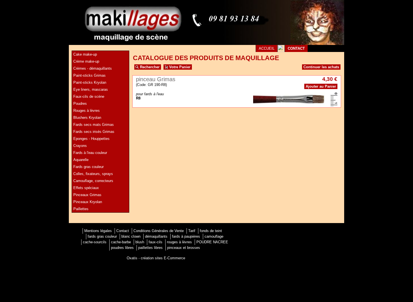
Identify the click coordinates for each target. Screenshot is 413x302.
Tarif (191, 231)
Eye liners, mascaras (90, 89)
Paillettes (80, 209)
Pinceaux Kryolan (87, 202)
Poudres (80, 103)
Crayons (80, 146)
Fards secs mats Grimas (93, 124)
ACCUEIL (266, 48)
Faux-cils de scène (88, 96)
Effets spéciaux (86, 188)
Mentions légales (98, 231)
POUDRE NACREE (212, 242)
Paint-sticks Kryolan (89, 82)
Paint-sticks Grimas (89, 75)
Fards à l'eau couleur (90, 153)
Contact (122, 231)
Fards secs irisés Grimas (93, 132)
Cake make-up (85, 54)
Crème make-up (86, 61)
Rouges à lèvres (86, 110)
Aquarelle (80, 160)
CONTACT (296, 48)
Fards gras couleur (88, 167)
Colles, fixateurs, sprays (93, 174)
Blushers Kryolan (87, 117)
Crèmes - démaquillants (92, 68)
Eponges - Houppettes (91, 139)
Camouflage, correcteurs (93, 181)
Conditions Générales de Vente (158, 231)
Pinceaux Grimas (87, 195)
